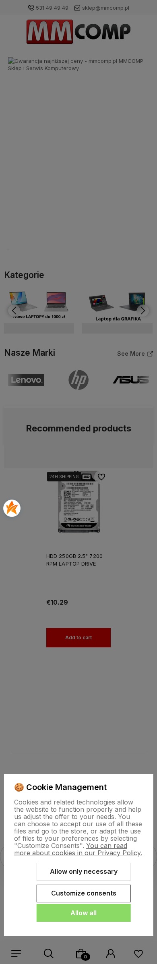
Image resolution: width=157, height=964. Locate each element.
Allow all (83, 913)
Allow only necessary (84, 871)
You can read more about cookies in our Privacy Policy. (78, 849)
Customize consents (83, 893)
